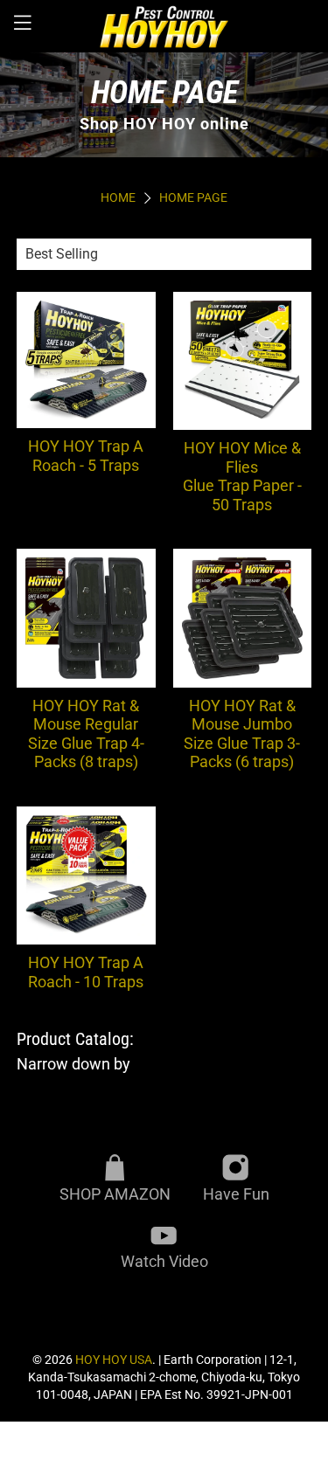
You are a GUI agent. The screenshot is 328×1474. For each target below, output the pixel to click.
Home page (193, 198)
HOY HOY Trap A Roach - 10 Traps (85, 972)
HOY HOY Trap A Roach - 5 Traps (85, 455)
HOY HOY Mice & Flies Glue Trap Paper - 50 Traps (242, 476)
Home (118, 198)
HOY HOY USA (113, 1360)
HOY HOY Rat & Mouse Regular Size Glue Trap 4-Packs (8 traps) (86, 734)
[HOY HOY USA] (164, 26)
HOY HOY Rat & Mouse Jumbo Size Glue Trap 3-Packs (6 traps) (242, 734)
